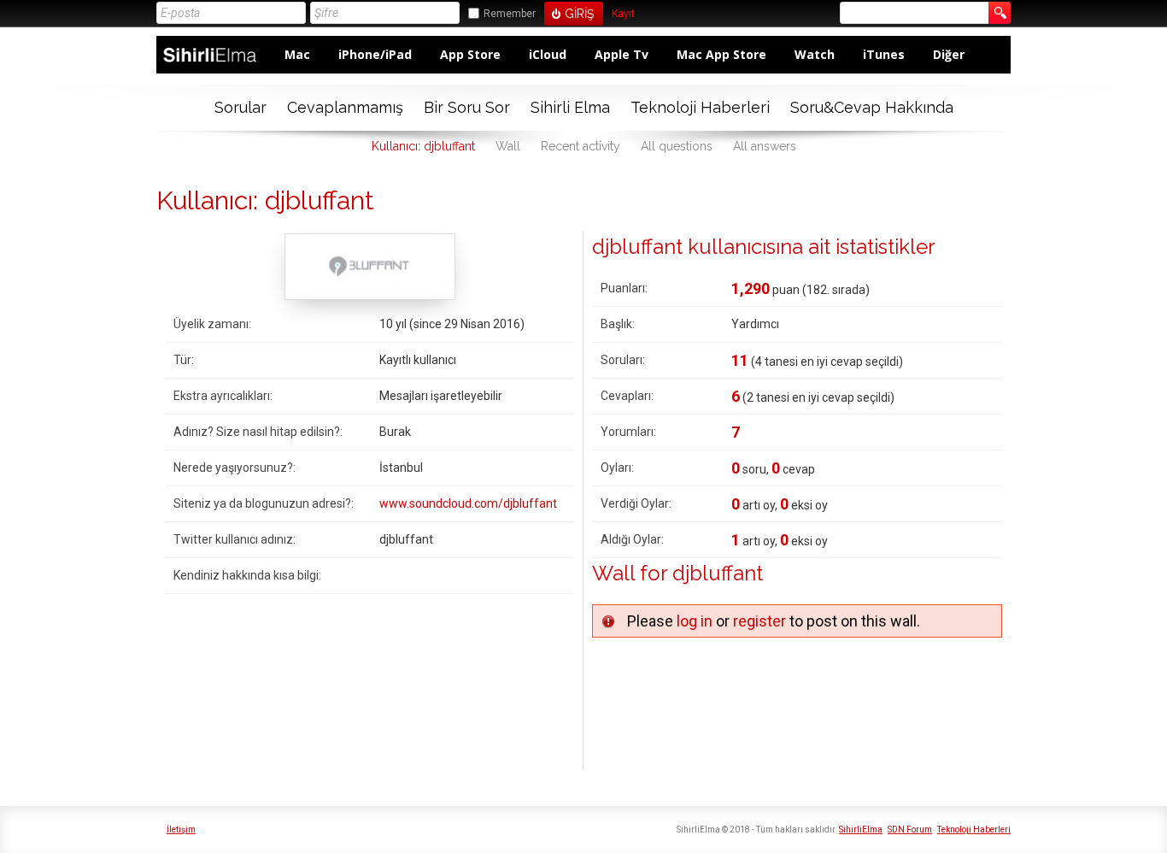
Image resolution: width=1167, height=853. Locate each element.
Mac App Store (721, 54)
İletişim (181, 829)
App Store (470, 54)
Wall (508, 146)
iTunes (884, 54)
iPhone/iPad (375, 54)
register (759, 621)
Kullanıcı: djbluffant (423, 146)
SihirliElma (861, 829)
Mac (297, 54)
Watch (815, 54)
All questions (677, 146)
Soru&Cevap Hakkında (871, 107)
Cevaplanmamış (345, 107)
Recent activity (580, 146)
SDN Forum (910, 829)
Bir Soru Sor (467, 107)
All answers (764, 146)
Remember (510, 14)
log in (695, 621)
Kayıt (623, 14)
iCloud (547, 54)
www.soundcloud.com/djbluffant (468, 503)
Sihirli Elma (570, 107)
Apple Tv (621, 54)
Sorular (240, 107)
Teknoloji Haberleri (700, 107)
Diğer (949, 54)
